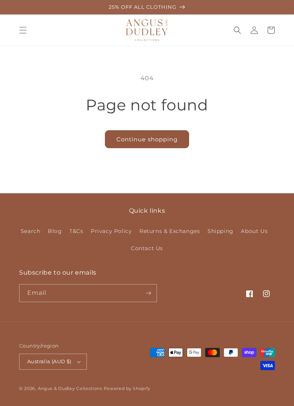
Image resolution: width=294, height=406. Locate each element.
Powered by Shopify (127, 388)
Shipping (220, 231)
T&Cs (76, 231)
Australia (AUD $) (49, 361)
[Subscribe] (148, 293)
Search (31, 231)
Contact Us (147, 248)
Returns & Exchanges (169, 231)
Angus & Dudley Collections (70, 388)
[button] (23, 30)
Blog (55, 231)
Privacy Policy (111, 231)
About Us (254, 231)
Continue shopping (147, 139)
